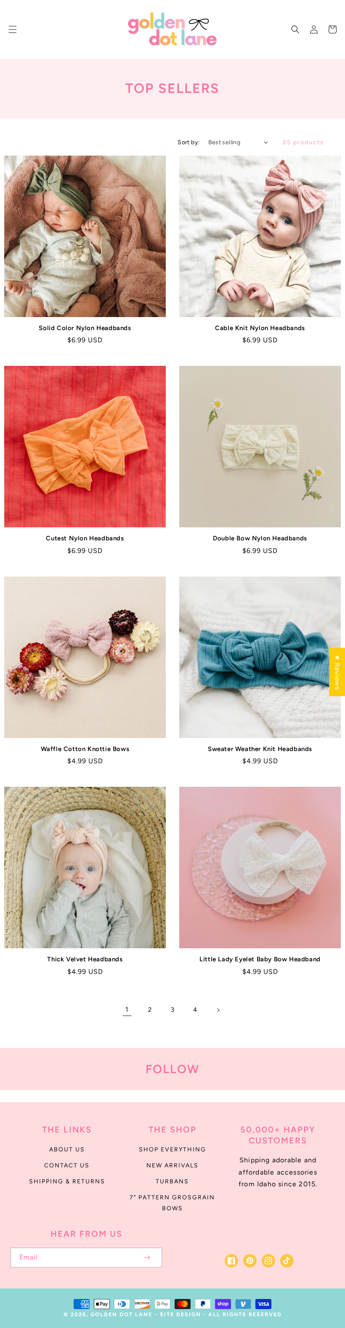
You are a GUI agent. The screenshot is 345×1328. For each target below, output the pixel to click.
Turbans (172, 1181)
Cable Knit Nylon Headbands (260, 328)
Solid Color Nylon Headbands (85, 328)
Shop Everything (172, 1149)
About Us (67, 1149)
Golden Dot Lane (121, 1314)
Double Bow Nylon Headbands (260, 538)
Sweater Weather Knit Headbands (260, 749)
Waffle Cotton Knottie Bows (85, 749)
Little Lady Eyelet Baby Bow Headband (260, 959)
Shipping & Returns (67, 1181)
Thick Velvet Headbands (84, 959)
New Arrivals (172, 1165)
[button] (12, 29)
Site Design (180, 1314)
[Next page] (218, 1010)
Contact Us (67, 1165)
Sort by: (188, 142)
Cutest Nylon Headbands (85, 538)
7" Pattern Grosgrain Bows (172, 1203)
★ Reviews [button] (337, 671)
